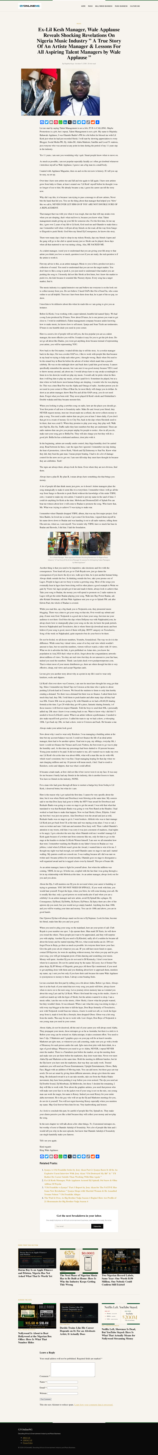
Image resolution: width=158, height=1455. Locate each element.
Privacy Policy (28, 1443)
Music (90, 6)
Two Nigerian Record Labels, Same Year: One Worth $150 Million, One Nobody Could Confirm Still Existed (118, 1279)
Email (43, 1387)
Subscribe (97, 1226)
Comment (45, 1376)
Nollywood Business (103, 6)
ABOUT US (26, 1438)
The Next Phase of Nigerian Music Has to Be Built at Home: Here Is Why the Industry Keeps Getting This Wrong (78, 1279)
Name (43, 1381)
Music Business (121, 6)
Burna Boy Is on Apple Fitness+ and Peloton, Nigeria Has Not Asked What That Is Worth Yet (35, 1273)
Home (83, 6)
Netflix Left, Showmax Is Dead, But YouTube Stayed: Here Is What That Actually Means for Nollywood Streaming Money (119, 1333)
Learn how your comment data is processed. (93, 1404)
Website (43, 1393)
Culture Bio (135, 6)
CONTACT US (27, 1440)
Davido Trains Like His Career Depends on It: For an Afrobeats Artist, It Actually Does (77, 1331)
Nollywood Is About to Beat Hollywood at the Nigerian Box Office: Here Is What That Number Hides (35, 1337)
